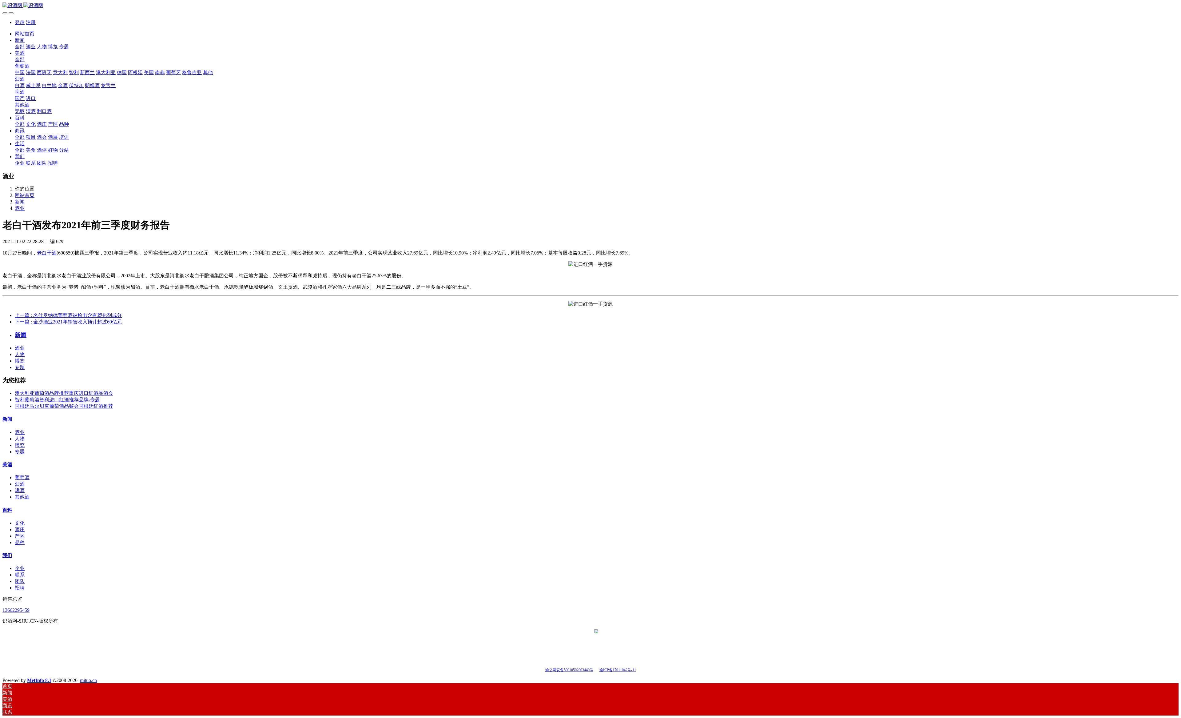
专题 (20, 367)
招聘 (20, 587)
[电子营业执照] (596, 669)
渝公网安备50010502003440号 (569, 670)
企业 (20, 568)
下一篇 (68, 321)
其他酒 (22, 496)
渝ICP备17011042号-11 (617, 670)
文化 (20, 523)
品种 (20, 542)
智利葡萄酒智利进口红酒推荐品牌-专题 (57, 399)
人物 (20, 354)
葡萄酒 (22, 477)
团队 (20, 581)
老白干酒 (47, 252)
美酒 (7, 464)
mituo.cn (88, 680)
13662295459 (16, 610)
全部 (20, 46)
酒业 (20, 208)
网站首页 (24, 33)
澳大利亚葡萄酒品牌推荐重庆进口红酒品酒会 (64, 393)
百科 (7, 510)
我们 (7, 555)
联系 (20, 574)
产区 (20, 536)
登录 (20, 22)
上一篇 (68, 315)
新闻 (20, 201)
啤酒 (20, 490)
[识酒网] (590, 5)
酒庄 (20, 529)
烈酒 (20, 484)
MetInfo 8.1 (39, 680)
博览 (20, 360)
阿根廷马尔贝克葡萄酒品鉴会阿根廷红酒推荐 (64, 406)
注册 (31, 22)
